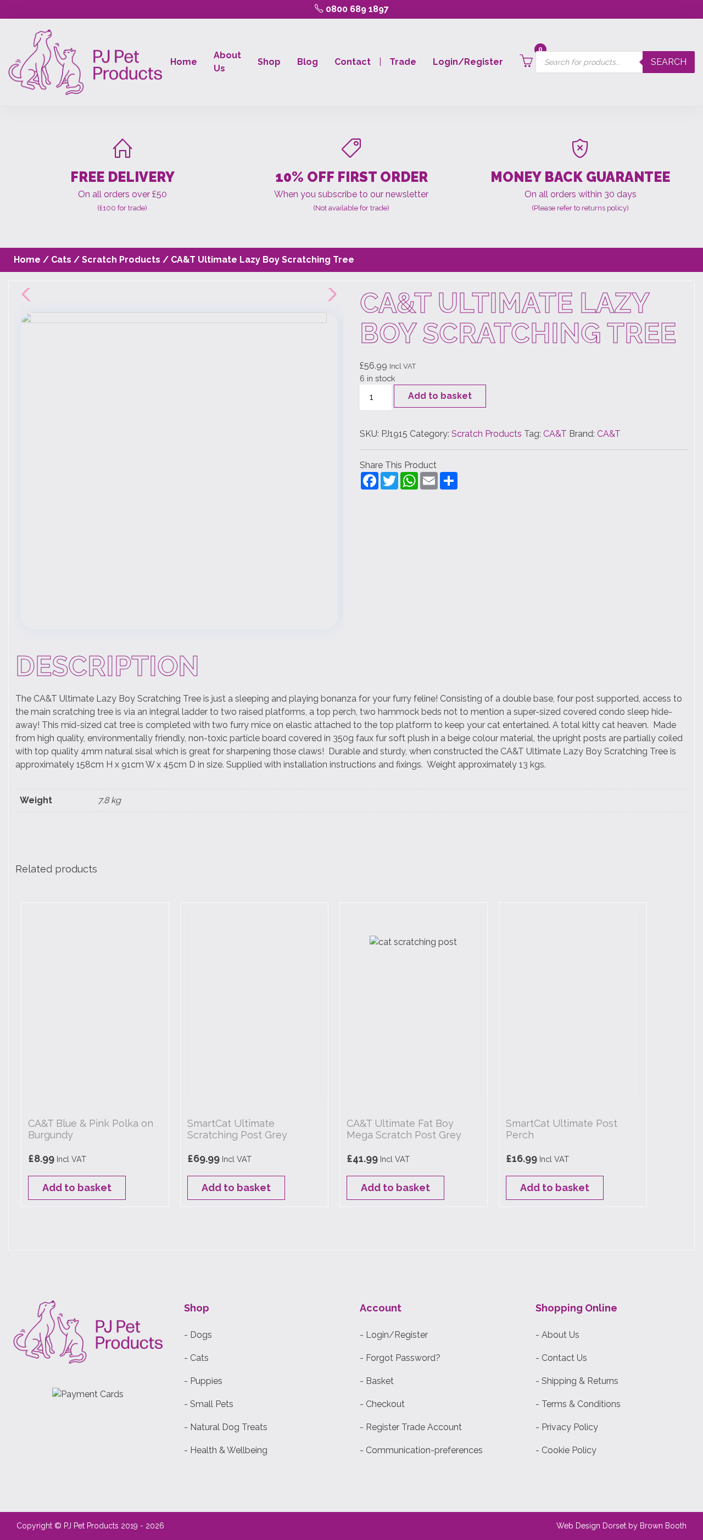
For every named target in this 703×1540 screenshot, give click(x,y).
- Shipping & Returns (576, 1381)
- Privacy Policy (566, 1427)
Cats (61, 259)
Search (669, 62)
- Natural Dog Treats (225, 1427)
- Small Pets (208, 1404)
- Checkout (382, 1404)
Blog (307, 62)
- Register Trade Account (411, 1427)
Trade (402, 62)
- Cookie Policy (565, 1450)
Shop (269, 62)
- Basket (377, 1381)
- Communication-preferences (421, 1450)
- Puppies (203, 1381)
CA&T (555, 434)
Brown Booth (663, 1525)
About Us (227, 62)
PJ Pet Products (91, 1525)
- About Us (557, 1335)
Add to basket (440, 396)
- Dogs (198, 1335)
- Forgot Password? (400, 1358)
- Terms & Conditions (578, 1404)
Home (183, 62)
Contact (352, 62)
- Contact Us (561, 1358)
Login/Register (468, 62)
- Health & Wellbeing (225, 1450)
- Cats (196, 1358)
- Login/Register (394, 1335)
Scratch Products (121, 259)
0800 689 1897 (356, 9)
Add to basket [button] (76, 1187)
